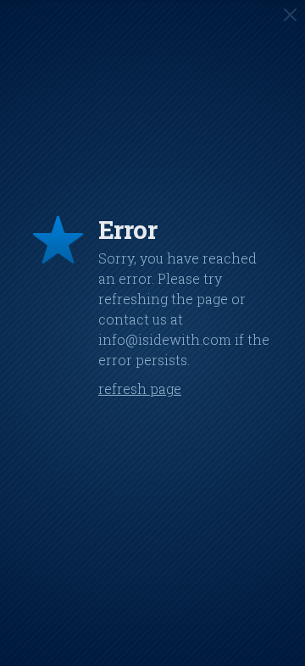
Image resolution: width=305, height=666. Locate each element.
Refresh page (139, 388)
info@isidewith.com (164, 339)
